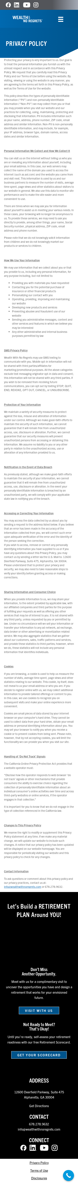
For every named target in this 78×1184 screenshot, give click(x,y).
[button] (39, 1010)
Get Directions (39, 1106)
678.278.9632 (39, 1124)
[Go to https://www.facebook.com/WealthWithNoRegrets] (8, 4)
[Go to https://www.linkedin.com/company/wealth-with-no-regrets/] (17, 4)
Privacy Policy (39, 1163)
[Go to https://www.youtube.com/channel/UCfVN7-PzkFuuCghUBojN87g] (26, 4)
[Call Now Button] (68, 1175)
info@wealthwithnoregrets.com (22, 886)
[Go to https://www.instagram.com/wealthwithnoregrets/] (35, 4)
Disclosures (39, 1178)
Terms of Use (39, 1170)
